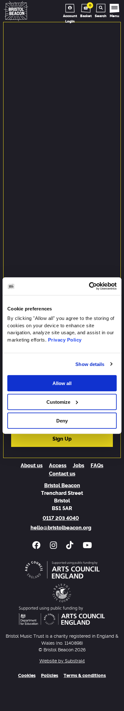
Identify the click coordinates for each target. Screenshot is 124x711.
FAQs (97, 465)
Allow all (62, 383)
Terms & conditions (85, 675)
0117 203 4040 (61, 518)
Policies (49, 675)
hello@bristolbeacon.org (61, 527)
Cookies (27, 675)
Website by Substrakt (62, 661)
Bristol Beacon (62, 485)
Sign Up (62, 439)
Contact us (62, 473)
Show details (89, 364)
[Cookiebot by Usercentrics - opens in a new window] (89, 286)
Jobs (78, 465)
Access (57, 465)
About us (32, 465)
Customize (58, 401)
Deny (62, 420)
